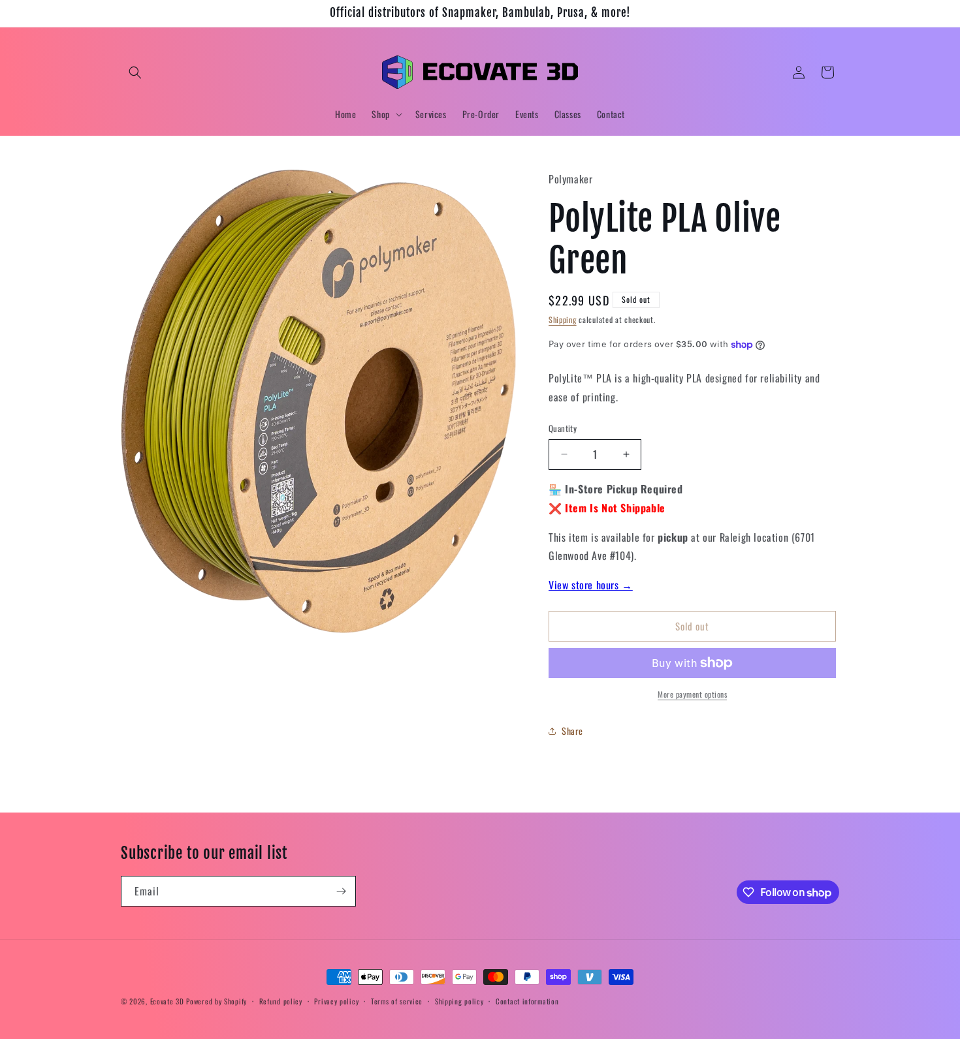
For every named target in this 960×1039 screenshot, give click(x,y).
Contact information (527, 1001)
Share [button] (572, 730)
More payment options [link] (692, 694)
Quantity (563, 428)
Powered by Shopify (216, 1001)
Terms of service (397, 1001)
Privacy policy (336, 1001)
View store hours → (591, 585)
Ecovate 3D (167, 1001)
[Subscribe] (341, 891)
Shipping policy (459, 1001)
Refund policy (280, 1001)
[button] (135, 72)
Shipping (563, 319)
